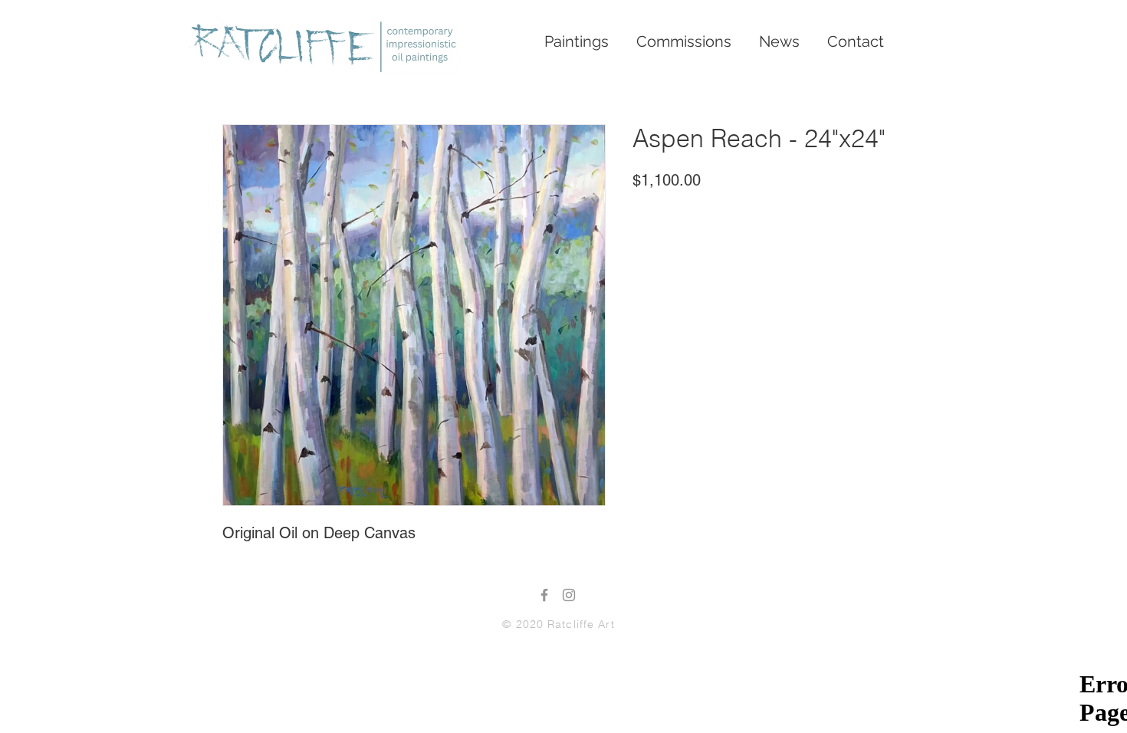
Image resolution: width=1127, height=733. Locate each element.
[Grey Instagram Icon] (568, 595)
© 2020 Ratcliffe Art (558, 624)
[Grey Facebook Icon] (544, 595)
